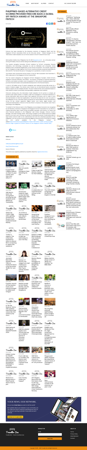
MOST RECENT (35, 3)
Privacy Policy (74, 434)
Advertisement (74, 436)
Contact (72, 438)
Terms (72, 432)
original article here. (42, 152)
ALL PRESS (43, 3)
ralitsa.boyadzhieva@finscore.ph (14, 143)
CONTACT (51, 3)
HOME (27, 3)
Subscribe (50, 438)
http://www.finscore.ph (12, 146)
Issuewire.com (37, 60)
